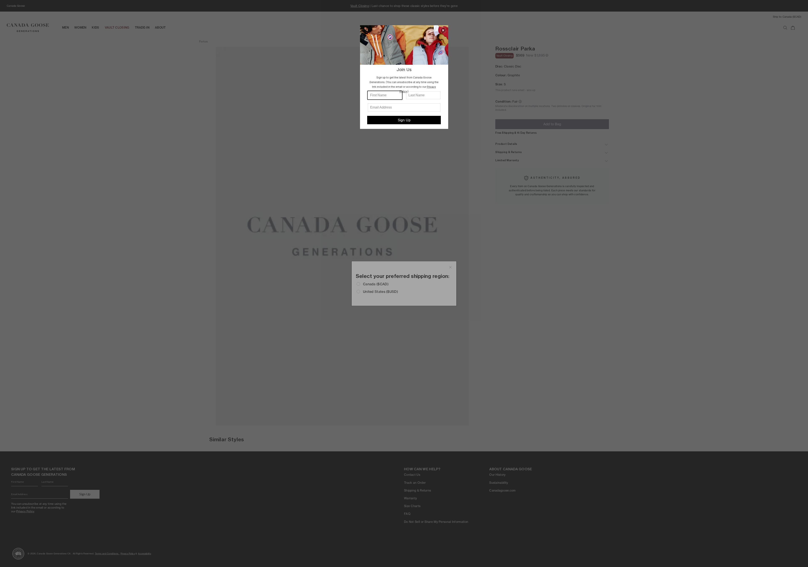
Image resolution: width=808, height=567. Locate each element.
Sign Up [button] (404, 120)
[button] (443, 30)
